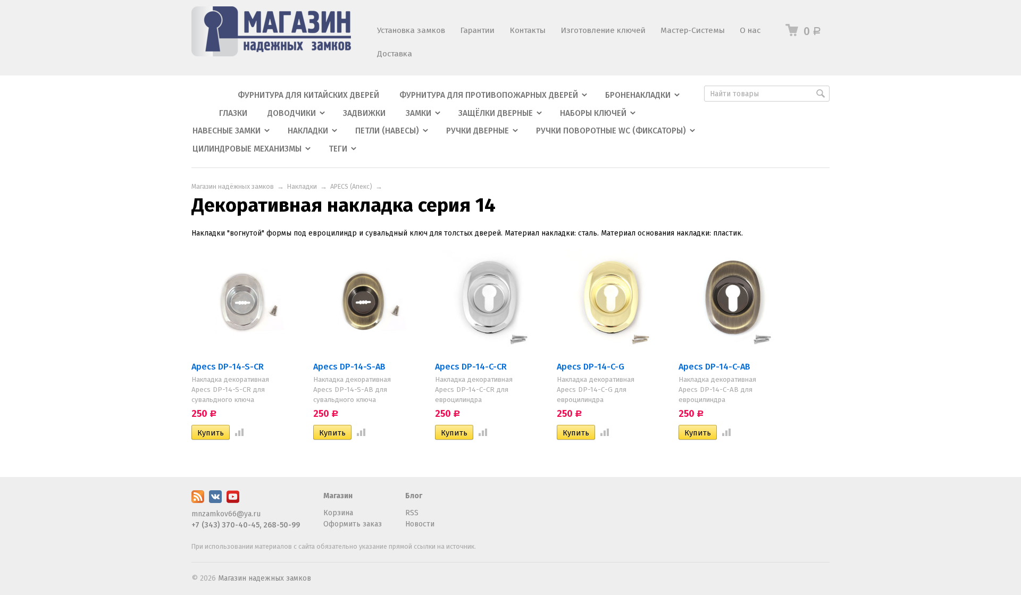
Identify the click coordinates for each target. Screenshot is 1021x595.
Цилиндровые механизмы (247, 149)
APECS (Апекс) (351, 186)
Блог (413, 495)
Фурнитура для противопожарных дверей (488, 95)
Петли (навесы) (387, 131)
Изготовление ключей (603, 30)
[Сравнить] (237, 433)
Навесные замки (227, 131)
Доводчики (291, 113)
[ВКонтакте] (215, 501)
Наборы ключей (593, 113)
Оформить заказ (352, 524)
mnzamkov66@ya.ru (226, 513)
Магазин (338, 495)
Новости (419, 524)
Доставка (394, 53)
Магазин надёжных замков (232, 186)
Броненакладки (638, 95)
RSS (412, 512)
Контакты (527, 30)
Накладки (308, 131)
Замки (418, 113)
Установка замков (411, 30)
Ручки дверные (477, 131)
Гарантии (477, 30)
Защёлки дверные (495, 113)
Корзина (338, 512)
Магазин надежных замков (264, 578)
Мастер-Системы (692, 30)
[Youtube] (233, 501)
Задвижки (364, 113)
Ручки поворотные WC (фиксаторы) (611, 131)
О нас (750, 30)
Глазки (233, 113)
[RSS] (197, 501)
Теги (338, 149)
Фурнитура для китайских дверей (308, 95)
